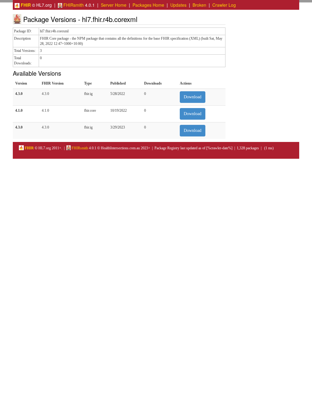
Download (192, 97)
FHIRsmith (73, 5)
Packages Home (148, 5)
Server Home (113, 5)
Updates (178, 5)
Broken (199, 5)
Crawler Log (224, 5)
